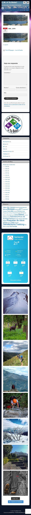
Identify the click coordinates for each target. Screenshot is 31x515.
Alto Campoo (11, 207)
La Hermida (8, 215)
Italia (4, 215)
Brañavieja (17, 209)
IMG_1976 (11, 28)
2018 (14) (7, 177)
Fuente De (19, 213)
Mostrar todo (6, 164)
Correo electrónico (21, 87)
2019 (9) (7, 175)
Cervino (15, 211)
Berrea (4, 144)
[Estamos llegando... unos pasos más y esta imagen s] (15, 353)
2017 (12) (7, 179)
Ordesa (5, 216)
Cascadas (10, 211)
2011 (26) (7, 192)
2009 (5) (7, 196)
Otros (4, 149)
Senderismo (9, 224)
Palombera (14, 217)
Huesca (24, 213)
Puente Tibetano (18, 218)
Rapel (5, 220)
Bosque (11, 209)
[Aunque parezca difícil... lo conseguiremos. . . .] (15, 405)
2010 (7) (7, 194)
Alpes (5, 207)
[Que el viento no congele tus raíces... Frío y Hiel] (15, 431)
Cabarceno (25, 209)
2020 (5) (7, 173)
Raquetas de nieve (7, 151)
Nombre (6, 87)
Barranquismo (6, 141)
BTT (4, 146)
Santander (16, 222)
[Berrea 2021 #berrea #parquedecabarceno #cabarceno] (15, 327)
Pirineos (12, 218)
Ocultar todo (12, 164)
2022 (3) (7, 168)
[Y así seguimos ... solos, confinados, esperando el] (15, 379)
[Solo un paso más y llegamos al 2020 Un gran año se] (15, 483)
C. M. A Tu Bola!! (7, 8)
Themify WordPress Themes (21, 512)
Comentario (7, 72)
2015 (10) (7, 183)
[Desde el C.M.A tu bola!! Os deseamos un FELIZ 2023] (15, 301)
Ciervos (19, 211)
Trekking (5, 153)
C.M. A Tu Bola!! (14, 510)
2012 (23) (7, 190)
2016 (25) (7, 181)
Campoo (5, 211)
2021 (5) (7, 170)
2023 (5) (7, 166)
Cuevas (5, 213)
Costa (23, 211)
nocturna (26, 215)
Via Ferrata (5, 156)
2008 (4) (7, 199)
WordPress (11, 512)
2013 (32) (7, 188)
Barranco (25, 207)
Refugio (5, 222)
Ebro (8, 212)
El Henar (11, 212)
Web (5, 92)
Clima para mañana (15, 280)
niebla (16, 215)
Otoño (8, 216)
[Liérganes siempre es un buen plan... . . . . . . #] (15, 457)
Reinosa (9, 222)
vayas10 (6, 44)
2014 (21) (7, 186)
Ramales (25, 218)
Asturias (20, 207)
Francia (14, 213)
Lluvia (12, 215)
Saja (12, 222)
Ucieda (7, 226)
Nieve (21, 214)
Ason (17, 207)
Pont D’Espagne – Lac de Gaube (14, 50)
